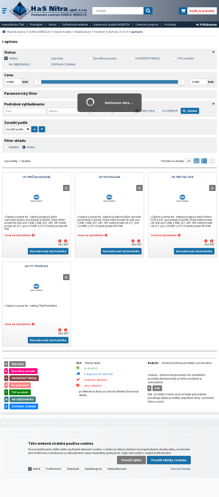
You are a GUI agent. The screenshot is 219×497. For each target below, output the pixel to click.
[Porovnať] (66, 188)
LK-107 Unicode (109, 177)
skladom (14, 147)
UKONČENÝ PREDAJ (147, 58)
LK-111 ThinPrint (36, 266)
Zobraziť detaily (180, 469)
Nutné (36, 469)
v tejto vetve (147, 110)
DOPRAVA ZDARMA (63, 64)
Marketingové (93, 469)
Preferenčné (53, 469)
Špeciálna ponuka (105, 58)
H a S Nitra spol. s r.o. (48, 10)
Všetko (13, 58)
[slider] (37, 82)
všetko (31, 147)
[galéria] (212, 162)
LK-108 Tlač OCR (182, 177)
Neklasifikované (117, 469)
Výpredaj (57, 58)
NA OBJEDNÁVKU (19, 64)
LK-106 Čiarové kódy (36, 177)
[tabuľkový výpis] (196, 162)
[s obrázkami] (204, 162)
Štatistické (73, 469)
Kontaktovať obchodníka (48, 251)
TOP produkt (185, 58)
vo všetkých (170, 110)
